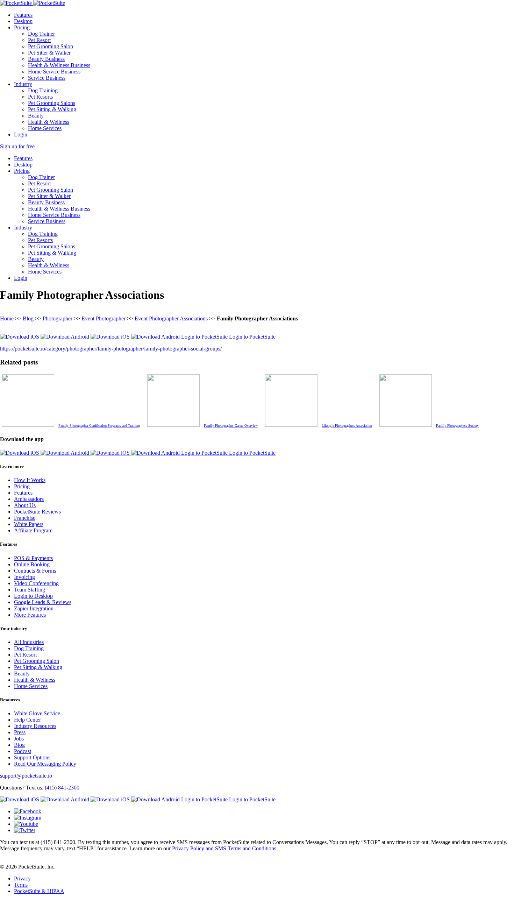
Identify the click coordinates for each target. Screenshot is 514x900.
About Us (25, 505)
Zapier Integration (33, 608)
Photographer (57, 318)
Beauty (36, 116)
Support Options (32, 757)
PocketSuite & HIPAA (39, 891)
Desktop (23, 21)
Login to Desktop (33, 596)
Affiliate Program (33, 530)
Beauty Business (46, 59)
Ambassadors (29, 499)
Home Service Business (54, 72)
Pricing (22, 27)
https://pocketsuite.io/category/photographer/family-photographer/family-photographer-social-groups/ (111, 349)
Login (20, 134)
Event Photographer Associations (171, 318)
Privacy (22, 878)
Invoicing (24, 577)
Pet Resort (39, 40)
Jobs (19, 739)
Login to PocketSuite (205, 337)
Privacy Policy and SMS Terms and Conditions (224, 848)
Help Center (27, 720)
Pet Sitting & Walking (52, 109)
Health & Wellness (48, 122)
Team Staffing (29, 590)
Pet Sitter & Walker (49, 53)
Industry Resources (35, 726)
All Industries (29, 642)
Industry (23, 84)
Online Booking (32, 564)
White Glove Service (37, 713)
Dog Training (43, 90)
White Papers (28, 524)
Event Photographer (103, 318)
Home (7, 318)
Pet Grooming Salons (51, 103)
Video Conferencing (36, 583)
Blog (28, 318)
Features (23, 15)
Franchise (24, 518)
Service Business (46, 78)
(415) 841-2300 (62, 788)
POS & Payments (33, 558)
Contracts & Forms (35, 571)
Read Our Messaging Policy (45, 764)
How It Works (29, 480)
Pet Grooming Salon (50, 46)
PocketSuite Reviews (37, 512)
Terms (21, 885)
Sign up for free (17, 146)
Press (20, 732)
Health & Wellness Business (59, 65)
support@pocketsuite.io (26, 776)
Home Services (45, 128)
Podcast (22, 751)
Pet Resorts (40, 97)
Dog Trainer (41, 34)
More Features (30, 615)
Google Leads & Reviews (42, 602)
